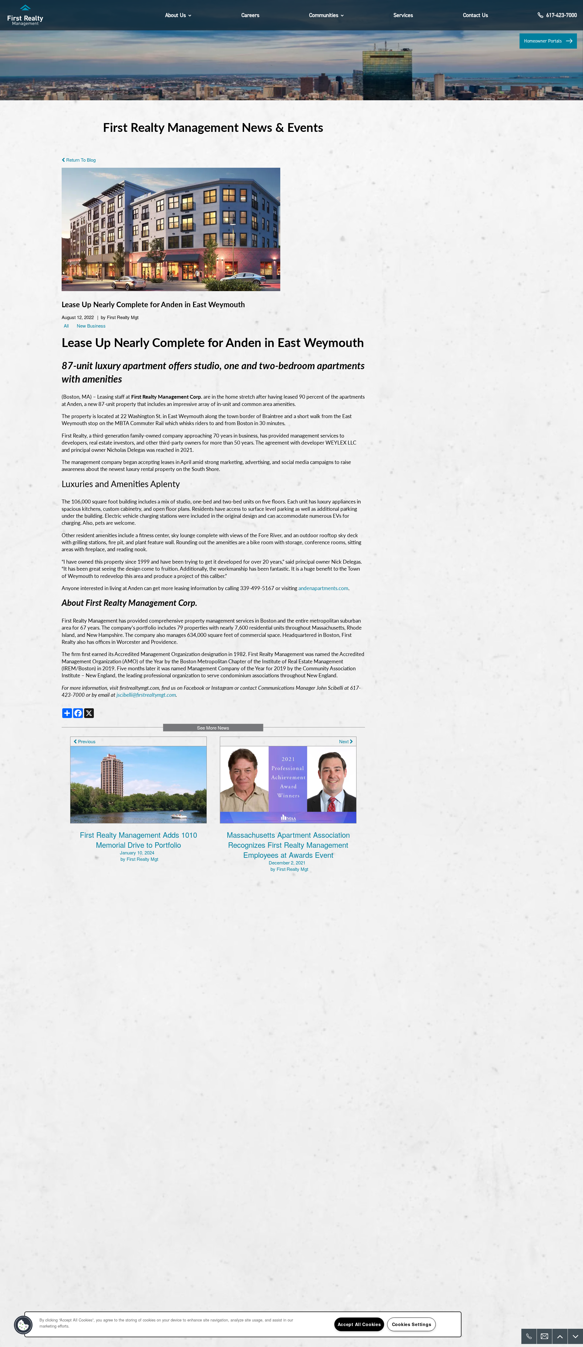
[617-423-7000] (529, 1336)
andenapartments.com (323, 588)
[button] (548, 41)
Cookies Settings (411, 1324)
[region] (243, 1324)
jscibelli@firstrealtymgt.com (146, 694)
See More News (213, 727)
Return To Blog (80, 159)
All (66, 326)
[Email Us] (544, 1336)
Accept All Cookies (359, 1324)
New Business (91, 326)
